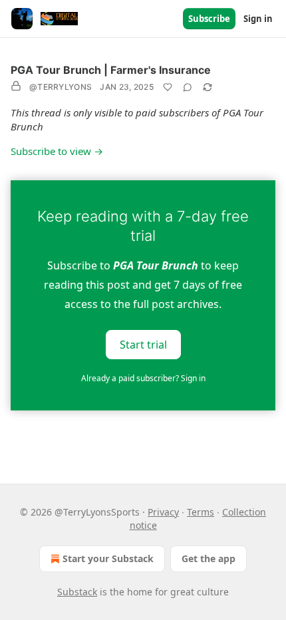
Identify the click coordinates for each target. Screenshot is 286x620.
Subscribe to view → (57, 151)
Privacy (163, 512)
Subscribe (209, 19)
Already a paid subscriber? (143, 378)
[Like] (167, 87)
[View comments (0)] (187, 87)
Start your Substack (108, 558)
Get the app (208, 558)
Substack (77, 591)
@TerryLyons (60, 87)
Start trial (143, 344)
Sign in (258, 19)
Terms (200, 512)
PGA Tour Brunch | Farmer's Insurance (111, 70)
